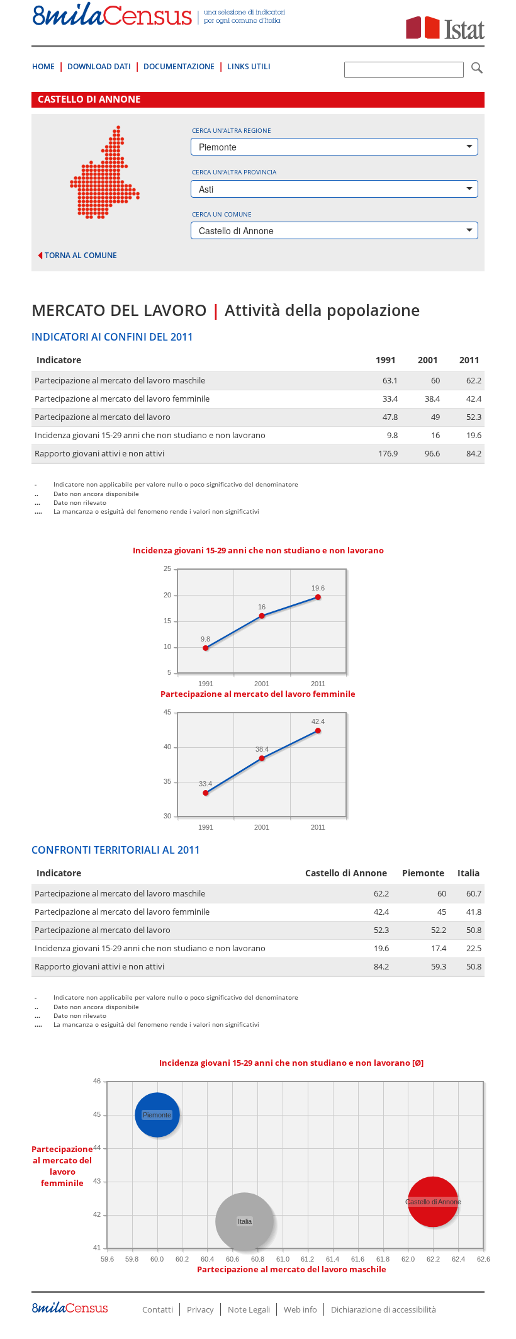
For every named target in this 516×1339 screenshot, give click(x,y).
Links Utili (249, 66)
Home (43, 66)
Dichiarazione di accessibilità (383, 1309)
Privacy (200, 1309)
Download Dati (99, 66)
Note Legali (249, 1309)
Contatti (157, 1309)
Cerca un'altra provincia (234, 171)
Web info (300, 1309)
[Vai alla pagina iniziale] (159, 19)
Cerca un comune (222, 214)
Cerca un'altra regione (231, 130)
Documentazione (179, 66)
